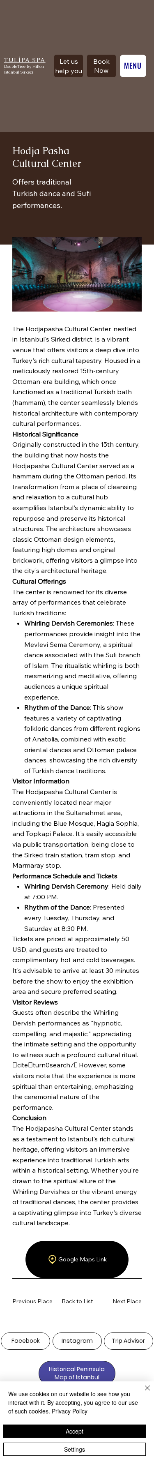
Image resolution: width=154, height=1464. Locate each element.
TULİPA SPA (25, 60)
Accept (74, 1431)
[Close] (142, 1393)
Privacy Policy (69, 1411)
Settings (74, 1449)
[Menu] (133, 66)
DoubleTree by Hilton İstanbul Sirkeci (24, 69)
